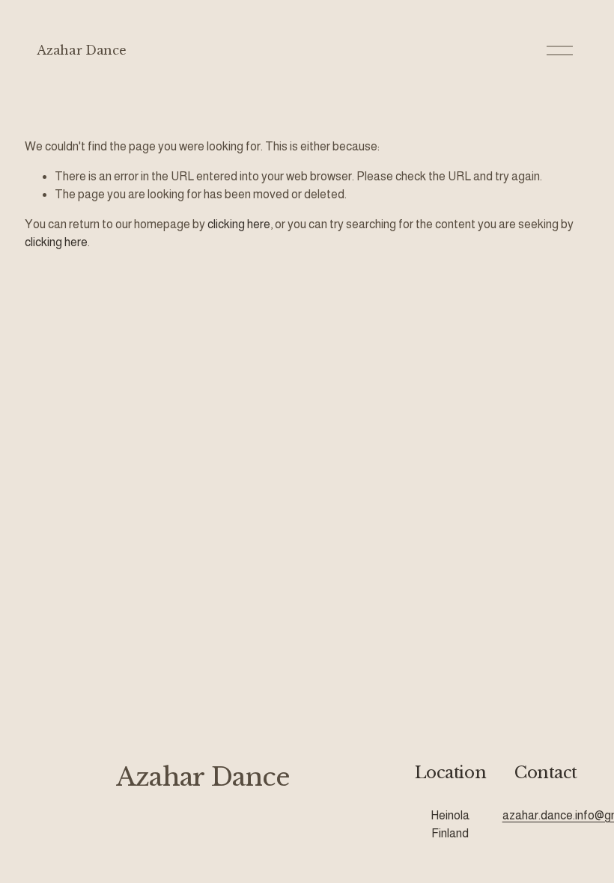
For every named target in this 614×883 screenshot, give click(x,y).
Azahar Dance (81, 50)
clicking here (238, 224)
